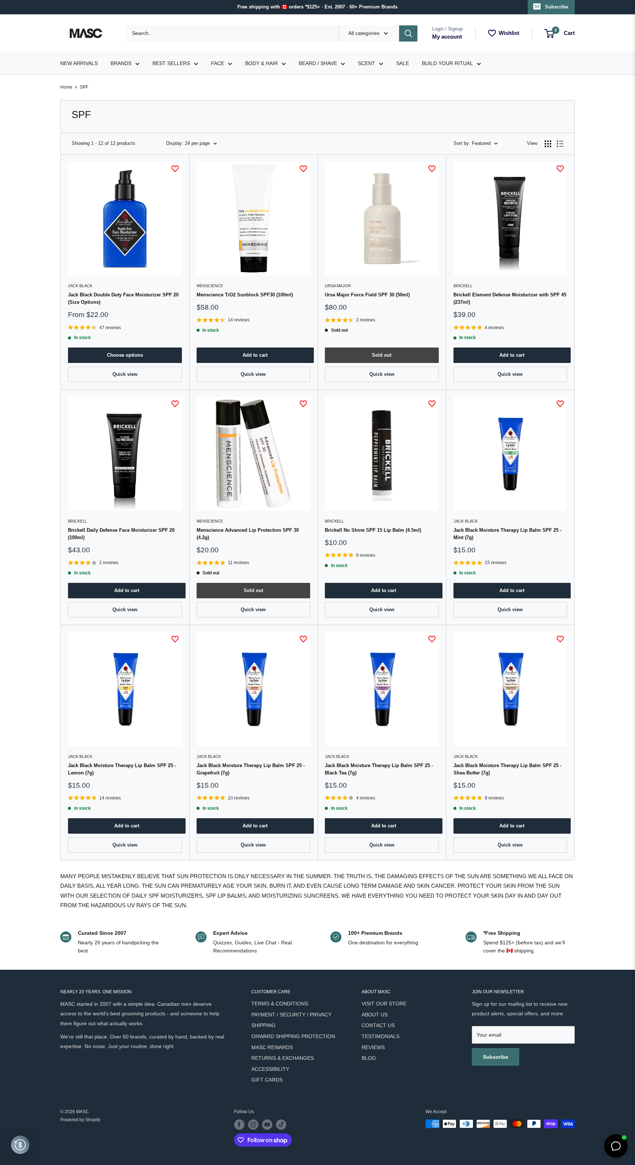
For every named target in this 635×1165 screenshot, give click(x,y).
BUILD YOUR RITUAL (447, 63)
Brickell (463, 286)
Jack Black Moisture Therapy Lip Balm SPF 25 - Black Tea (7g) (379, 769)
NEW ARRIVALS (79, 63)
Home (66, 87)
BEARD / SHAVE (318, 63)
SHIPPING (263, 1025)
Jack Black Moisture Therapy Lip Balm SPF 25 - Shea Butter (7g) (507, 769)
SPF (84, 87)
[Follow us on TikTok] (281, 1124)
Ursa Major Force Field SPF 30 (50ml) (367, 295)
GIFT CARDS (267, 1080)
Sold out (381, 355)
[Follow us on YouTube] (267, 1124)
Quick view (124, 374)
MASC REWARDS (272, 1047)
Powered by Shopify (80, 1119)
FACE (217, 63)
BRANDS (121, 63)
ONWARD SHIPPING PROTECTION (293, 1036)
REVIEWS (373, 1047)
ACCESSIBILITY (270, 1069)
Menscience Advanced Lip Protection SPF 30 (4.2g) (248, 533)
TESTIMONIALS (380, 1036)
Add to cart (255, 355)
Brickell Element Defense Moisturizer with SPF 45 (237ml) (509, 298)
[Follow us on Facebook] (239, 1124)
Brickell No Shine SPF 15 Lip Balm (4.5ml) (373, 530)
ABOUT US (375, 1015)
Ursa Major (338, 286)
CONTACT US (378, 1025)
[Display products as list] (560, 143)
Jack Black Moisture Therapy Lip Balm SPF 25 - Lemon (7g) (122, 769)
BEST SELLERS (171, 63)
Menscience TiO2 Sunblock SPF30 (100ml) (245, 295)
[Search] (408, 33)
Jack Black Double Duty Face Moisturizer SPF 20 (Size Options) (123, 298)
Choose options (125, 355)
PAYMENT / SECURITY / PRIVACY (291, 1015)
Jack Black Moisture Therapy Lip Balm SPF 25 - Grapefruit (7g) (251, 769)
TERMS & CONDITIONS (279, 1004)
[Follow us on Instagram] (253, 1124)
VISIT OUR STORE (384, 1004)
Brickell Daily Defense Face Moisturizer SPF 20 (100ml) (121, 533)
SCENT (366, 63)
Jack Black (80, 286)
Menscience (210, 286)
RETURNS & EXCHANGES (282, 1058)
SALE (402, 63)
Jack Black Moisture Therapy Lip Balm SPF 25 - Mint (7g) (507, 533)
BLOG (369, 1058)
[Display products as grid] (548, 143)
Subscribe (556, 7)
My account (447, 36)
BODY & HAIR (261, 63)
